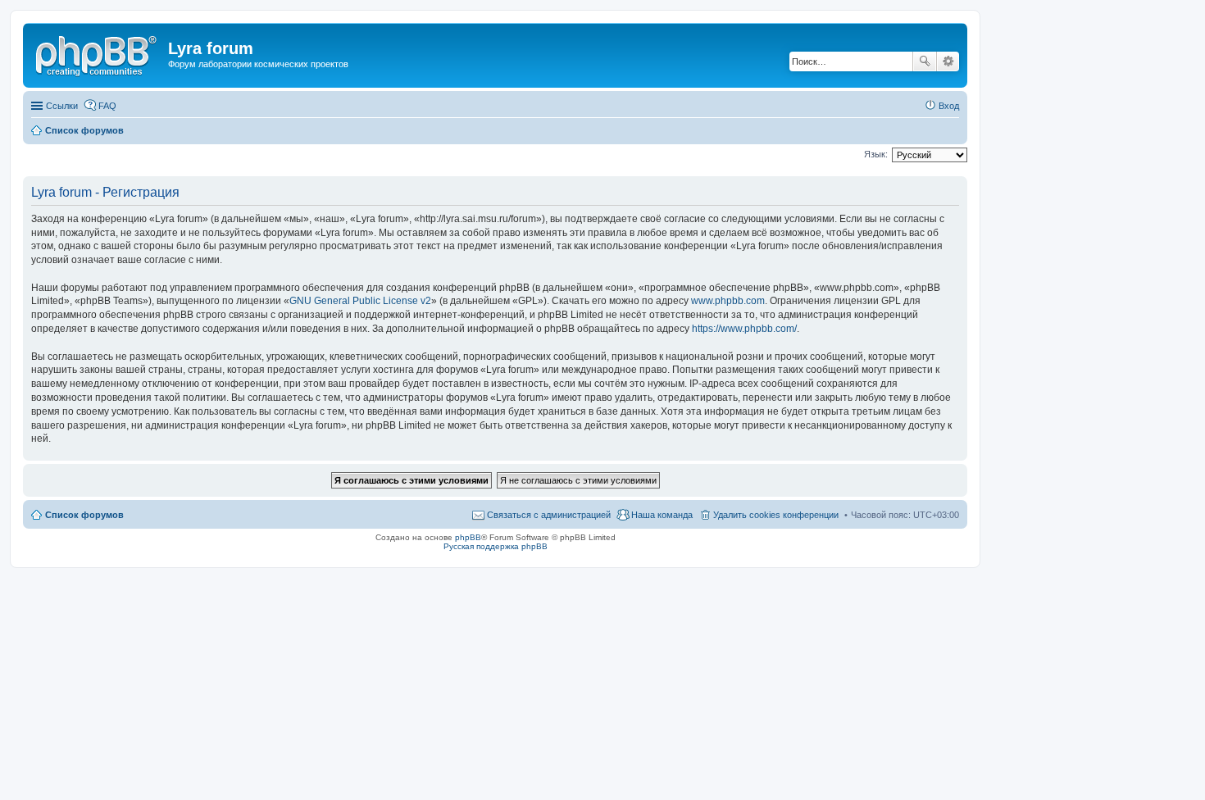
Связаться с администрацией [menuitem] (549, 515)
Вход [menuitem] (949, 106)
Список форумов (84, 515)
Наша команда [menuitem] (662, 515)
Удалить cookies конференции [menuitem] (776, 515)
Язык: (876, 154)
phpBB (468, 537)
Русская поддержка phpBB (495, 546)
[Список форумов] (97, 53)
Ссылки (62, 106)
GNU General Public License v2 (360, 301)
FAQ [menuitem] (107, 106)
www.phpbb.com (728, 301)
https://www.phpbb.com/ (744, 328)
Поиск (924, 61)
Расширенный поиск (948, 61)
